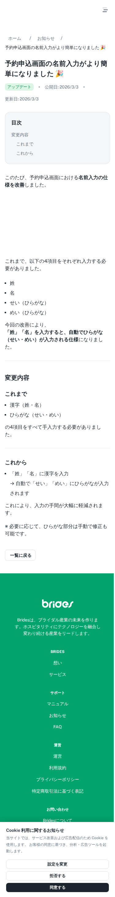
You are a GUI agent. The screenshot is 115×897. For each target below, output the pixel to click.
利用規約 (57, 767)
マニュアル (57, 703)
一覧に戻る (21, 555)
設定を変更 (57, 864)
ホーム (14, 38)
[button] (57, 134)
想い (57, 662)
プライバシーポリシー (57, 779)
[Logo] (57, 603)
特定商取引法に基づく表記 (57, 791)
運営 (57, 756)
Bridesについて (57, 820)
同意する (58, 887)
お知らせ (46, 38)
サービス (57, 674)
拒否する (58, 875)
